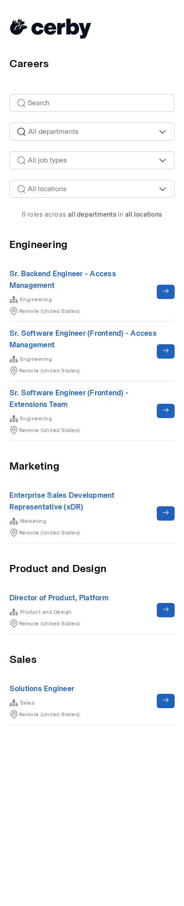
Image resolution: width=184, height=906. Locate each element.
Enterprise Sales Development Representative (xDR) (62, 501)
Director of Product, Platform (59, 597)
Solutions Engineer (42, 688)
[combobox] (92, 131)
